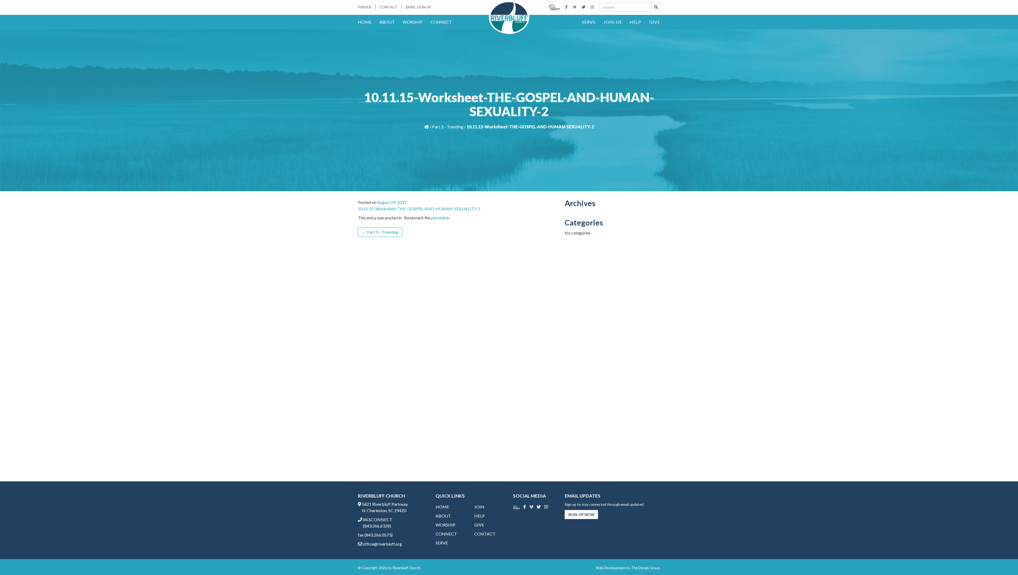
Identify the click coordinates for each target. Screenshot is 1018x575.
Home (364, 21)
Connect (441, 21)
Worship (413, 21)
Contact (388, 7)
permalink (440, 217)
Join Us (613, 21)
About (387, 21)
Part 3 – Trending (447, 126)
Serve (589, 21)
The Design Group (645, 568)
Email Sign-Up (418, 7)
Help (635, 21)
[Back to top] (1003, 560)
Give (654, 21)
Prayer (364, 7)
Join (479, 506)
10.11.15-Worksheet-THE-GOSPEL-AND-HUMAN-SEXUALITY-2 (419, 208)
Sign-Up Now (581, 514)
